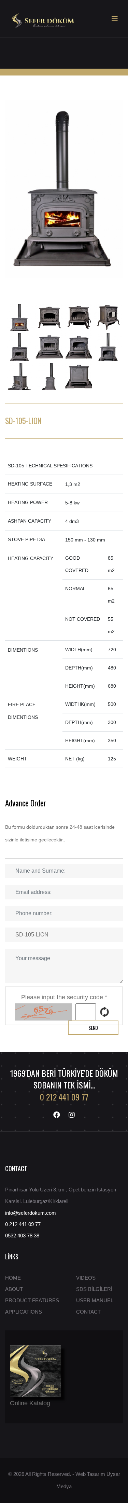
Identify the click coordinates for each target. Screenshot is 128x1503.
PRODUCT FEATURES (32, 1300)
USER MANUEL (94, 1300)
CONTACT (88, 1312)
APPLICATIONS (23, 1312)
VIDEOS (86, 1278)
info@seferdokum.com (30, 1213)
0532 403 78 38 (22, 1235)
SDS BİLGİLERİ (94, 1289)
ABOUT (14, 1289)
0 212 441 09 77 (64, 1097)
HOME (13, 1278)
